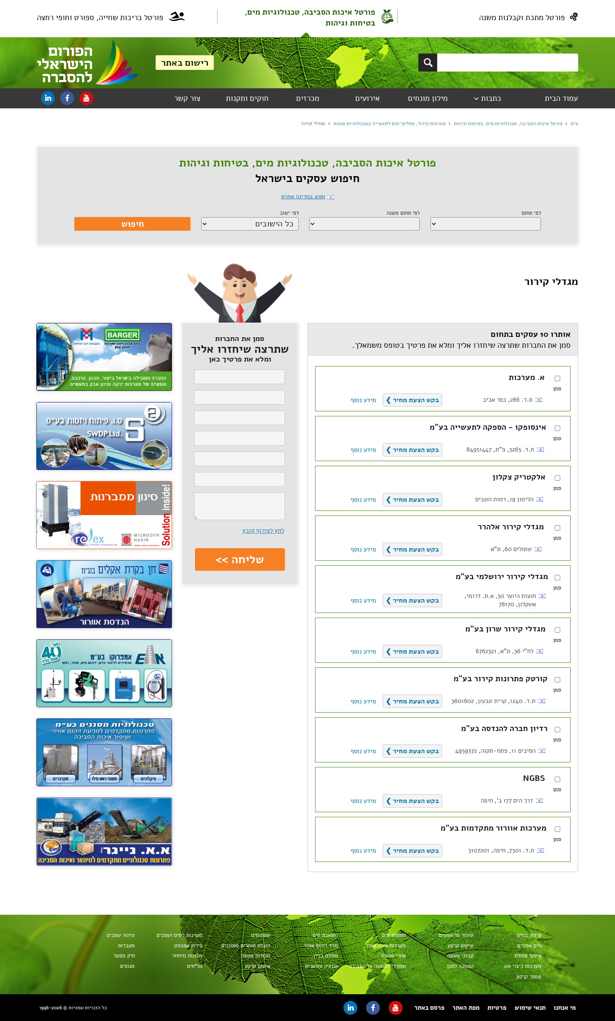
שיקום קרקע (460, 945)
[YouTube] (86, 98)
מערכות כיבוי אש (522, 966)
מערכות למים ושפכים (179, 935)
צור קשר (187, 98)
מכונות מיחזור (187, 955)
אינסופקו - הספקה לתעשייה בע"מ (488, 427)
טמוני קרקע (528, 976)
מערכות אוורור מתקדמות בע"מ (493, 828)
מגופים (127, 966)
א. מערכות (527, 377)
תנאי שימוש (530, 1007)
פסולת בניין (325, 955)
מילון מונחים (428, 98)
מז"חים (194, 966)
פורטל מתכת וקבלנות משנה (522, 17)
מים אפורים (529, 945)
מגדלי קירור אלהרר (511, 526)
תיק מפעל (124, 955)
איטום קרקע (257, 966)
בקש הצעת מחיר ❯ (412, 400)
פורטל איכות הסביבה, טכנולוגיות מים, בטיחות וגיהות (310, 17)
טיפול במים (529, 935)
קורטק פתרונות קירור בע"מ (501, 678)
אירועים (367, 98)
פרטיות (496, 1007)
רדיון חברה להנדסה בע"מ (504, 728)
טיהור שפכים (120, 935)
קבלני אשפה (460, 955)
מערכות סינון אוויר (385, 945)
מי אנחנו (565, 1007)
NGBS (534, 778)
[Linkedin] (48, 98)
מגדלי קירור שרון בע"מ (505, 628)
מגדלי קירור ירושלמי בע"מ (502, 576)
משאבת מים (325, 935)
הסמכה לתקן (460, 966)
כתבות (491, 98)
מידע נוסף (363, 400)
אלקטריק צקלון (519, 477)
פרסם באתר (429, 1007)
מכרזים (307, 98)
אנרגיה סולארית (321, 966)
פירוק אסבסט (188, 945)
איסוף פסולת (528, 955)
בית (574, 123)
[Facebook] (67, 98)
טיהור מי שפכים (456, 935)
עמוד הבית (561, 98)
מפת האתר (465, 1007)
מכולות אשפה (255, 955)
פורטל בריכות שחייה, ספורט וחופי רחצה (100, 17)
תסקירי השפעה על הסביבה (377, 966)
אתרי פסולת (393, 955)
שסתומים (260, 935)
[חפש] (427, 63)
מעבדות (126, 945)
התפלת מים (393, 935)
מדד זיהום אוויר (321, 945)
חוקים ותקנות (247, 98)
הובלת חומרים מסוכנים (245, 945)
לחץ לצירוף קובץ (263, 530)
